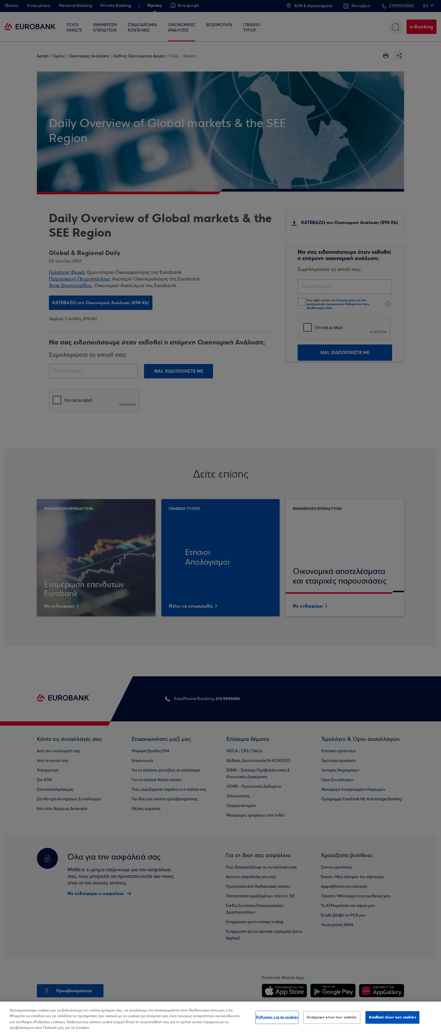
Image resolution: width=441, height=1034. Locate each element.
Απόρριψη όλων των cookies (332, 1017)
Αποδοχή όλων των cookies (392, 1017)
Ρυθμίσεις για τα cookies (277, 1017)
